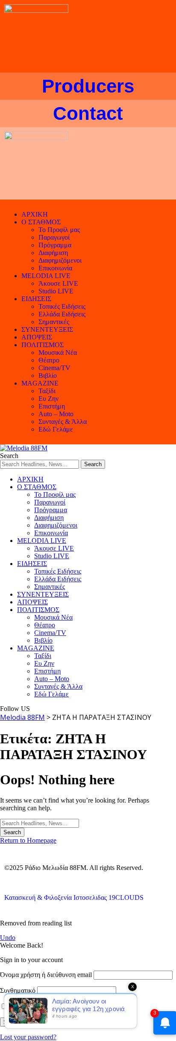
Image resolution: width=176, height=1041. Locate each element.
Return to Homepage (28, 840)
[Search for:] (39, 822)
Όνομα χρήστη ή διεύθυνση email (46, 974)
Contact (88, 113)
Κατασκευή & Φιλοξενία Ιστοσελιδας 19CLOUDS (74, 897)
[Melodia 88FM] (23, 448)
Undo (7, 937)
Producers (88, 85)
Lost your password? (28, 1037)
